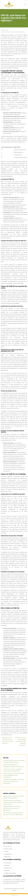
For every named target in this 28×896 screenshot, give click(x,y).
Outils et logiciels (5, 30)
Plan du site (14, 895)
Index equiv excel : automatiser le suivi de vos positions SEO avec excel (7, 740)
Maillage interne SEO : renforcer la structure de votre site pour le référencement (12, 808)
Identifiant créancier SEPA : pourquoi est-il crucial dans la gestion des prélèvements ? (14, 781)
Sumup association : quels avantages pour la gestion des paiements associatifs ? (20, 741)
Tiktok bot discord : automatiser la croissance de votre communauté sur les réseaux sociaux (13, 802)
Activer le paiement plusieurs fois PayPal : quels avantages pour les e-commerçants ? (13, 775)
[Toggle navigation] (25, 4)
